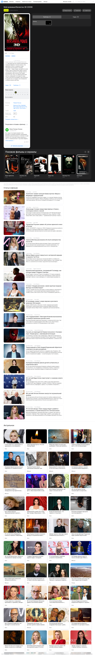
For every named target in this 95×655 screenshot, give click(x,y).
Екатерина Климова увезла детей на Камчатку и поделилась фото (42, 363)
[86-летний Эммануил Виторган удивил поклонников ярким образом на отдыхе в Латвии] (36, 596)
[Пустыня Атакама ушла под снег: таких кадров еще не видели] (80, 573)
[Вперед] (88, 152)
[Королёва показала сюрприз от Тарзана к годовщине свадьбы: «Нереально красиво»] (58, 573)
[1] (6, 94)
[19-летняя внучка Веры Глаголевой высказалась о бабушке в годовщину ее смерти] (58, 596)
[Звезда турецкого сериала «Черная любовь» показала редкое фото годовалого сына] (80, 640)
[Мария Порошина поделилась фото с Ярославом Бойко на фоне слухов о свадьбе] (36, 484)
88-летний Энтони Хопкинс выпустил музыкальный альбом (43, 394)
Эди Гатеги (16, 108)
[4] (13, 94)
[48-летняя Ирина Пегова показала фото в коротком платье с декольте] (80, 484)
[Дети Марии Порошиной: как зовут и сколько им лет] (58, 484)
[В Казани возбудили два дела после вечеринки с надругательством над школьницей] (80, 506)
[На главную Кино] (5, 1)
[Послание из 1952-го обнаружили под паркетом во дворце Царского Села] (14, 484)
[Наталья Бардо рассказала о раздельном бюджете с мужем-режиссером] (80, 596)
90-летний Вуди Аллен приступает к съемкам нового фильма (44, 379)
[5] (15, 94)
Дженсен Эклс (17, 105)
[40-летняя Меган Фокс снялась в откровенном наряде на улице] (14, 551)
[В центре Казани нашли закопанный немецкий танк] (36, 462)
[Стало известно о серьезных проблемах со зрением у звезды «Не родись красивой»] (14, 596)
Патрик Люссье (17, 102)
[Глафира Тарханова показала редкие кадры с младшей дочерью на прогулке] (36, 551)
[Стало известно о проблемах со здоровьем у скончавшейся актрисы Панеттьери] (14, 439)
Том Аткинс (22, 108)
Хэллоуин (79, 175)
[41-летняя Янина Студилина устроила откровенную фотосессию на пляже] (58, 551)
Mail (2, 654)
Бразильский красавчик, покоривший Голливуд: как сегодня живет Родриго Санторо (43, 271)
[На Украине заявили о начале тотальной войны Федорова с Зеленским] (80, 462)
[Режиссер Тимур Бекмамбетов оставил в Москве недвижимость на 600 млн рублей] (36, 573)
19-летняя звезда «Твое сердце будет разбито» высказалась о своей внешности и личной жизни (42, 409)
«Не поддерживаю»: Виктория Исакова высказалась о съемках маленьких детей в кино (44, 317)
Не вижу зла (23, 175)
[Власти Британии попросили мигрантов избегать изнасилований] (14, 573)
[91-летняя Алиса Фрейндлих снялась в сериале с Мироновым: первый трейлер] (14, 529)
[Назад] (85, 152)
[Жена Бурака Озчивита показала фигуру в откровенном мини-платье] (36, 529)
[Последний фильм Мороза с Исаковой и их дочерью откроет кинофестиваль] (80, 618)
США (14, 110)
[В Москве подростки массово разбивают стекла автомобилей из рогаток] (58, 439)
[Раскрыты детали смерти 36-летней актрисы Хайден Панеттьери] (58, 640)
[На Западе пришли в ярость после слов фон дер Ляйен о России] (80, 551)
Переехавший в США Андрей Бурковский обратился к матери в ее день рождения (44, 348)
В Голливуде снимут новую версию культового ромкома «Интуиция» (42, 302)
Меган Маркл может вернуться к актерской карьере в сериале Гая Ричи (44, 256)
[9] (25, 94)
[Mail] (2, 1)
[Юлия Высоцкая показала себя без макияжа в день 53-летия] (36, 640)
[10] (27, 94)
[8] (22, 94)
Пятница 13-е (66, 175)
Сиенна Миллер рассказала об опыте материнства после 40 (43, 240)
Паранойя (36, 175)
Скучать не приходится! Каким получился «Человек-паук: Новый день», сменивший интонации (44, 333)
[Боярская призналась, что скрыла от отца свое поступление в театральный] (58, 506)
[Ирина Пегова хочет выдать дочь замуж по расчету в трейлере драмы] (14, 640)
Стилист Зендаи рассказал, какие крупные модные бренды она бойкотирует (43, 287)
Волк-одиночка (9, 175)
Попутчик (51, 175)
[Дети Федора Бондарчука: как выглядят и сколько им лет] (14, 618)
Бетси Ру (24, 106)
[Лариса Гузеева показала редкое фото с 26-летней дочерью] (80, 439)
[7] (20, 94)
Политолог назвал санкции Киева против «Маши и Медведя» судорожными (43, 194)
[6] (18, 94)
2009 (6, 53)
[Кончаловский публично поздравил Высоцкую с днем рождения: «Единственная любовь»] (58, 618)
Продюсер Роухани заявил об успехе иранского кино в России (44, 225)
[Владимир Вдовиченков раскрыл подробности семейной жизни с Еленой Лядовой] (14, 462)
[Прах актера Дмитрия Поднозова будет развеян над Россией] (80, 529)
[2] (9, 94)
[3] (11, 94)
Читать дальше (9, 140)
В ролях (7, 105)
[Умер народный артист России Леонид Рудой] (36, 439)
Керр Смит (19, 106)
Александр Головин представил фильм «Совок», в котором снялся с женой (42, 210)
